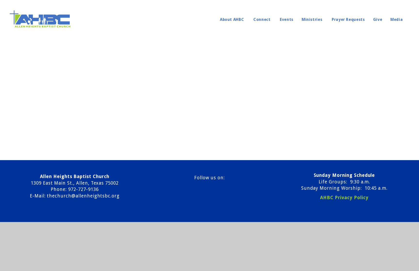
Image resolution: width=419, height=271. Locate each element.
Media (397, 19)
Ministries (312, 19)
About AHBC (232, 19)
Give (377, 19)
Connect (262, 19)
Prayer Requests (348, 19)
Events (286, 19)
